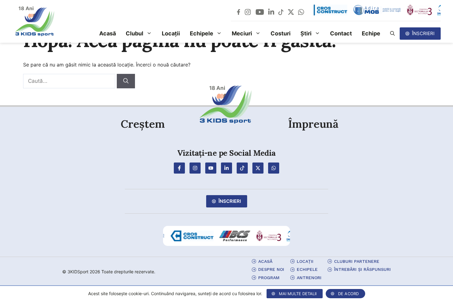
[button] (392, 33)
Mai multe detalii (297, 293)
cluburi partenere (356, 261)
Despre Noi (271, 269)
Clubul (134, 33)
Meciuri (242, 33)
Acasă (107, 33)
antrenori (309, 277)
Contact (341, 33)
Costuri (281, 33)
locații (305, 261)
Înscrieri (423, 33)
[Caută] (126, 81)
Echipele (201, 33)
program (269, 277)
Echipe (371, 33)
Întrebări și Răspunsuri (362, 269)
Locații (171, 33)
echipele (307, 269)
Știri (306, 33)
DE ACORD (348, 293)
